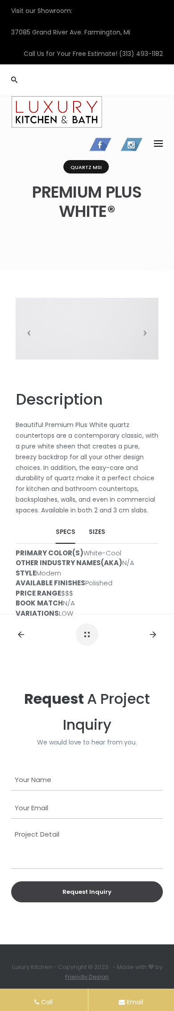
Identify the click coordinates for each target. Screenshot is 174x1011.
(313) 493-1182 (141, 53)
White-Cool (102, 553)
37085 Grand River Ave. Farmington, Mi (70, 32)
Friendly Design (87, 977)
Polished (98, 583)
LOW (66, 613)
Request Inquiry (87, 892)
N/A (128, 562)
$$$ (67, 593)
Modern (48, 573)
